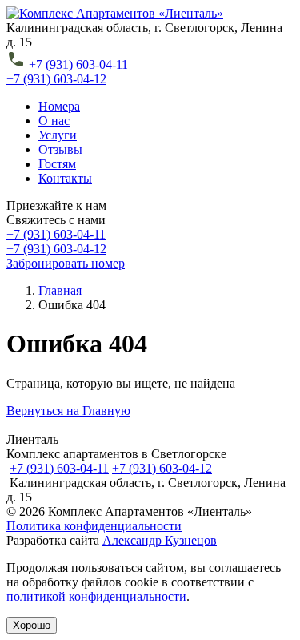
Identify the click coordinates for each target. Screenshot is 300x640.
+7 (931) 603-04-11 (59, 468)
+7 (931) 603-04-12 (162, 468)
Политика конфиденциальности (94, 526)
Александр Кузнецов (159, 540)
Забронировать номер (65, 263)
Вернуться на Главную (68, 410)
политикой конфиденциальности (96, 596)
